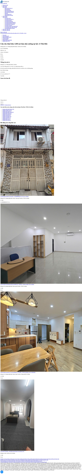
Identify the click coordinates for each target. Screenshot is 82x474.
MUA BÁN (5, 6)
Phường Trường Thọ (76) (7, 110)
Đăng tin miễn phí (3, 3)
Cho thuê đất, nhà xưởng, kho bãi (11, 27)
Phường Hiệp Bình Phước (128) (8, 109)
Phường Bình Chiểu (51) (7, 113)
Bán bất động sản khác (9, 15)
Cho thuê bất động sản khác (10, 28)
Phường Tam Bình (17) (7, 117)
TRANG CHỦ (5, 5)
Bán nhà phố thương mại (9, 11)
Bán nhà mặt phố (8, 10)
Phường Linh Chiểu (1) (7, 120)
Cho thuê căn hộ (8, 18)
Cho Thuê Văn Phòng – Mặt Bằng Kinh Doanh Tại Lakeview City (12, 451)
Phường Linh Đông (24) (7, 116)
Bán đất (6, 13)
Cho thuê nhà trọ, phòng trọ (10, 24)
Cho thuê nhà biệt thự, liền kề (10, 23)
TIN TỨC (4, 29)
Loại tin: (1, 57)
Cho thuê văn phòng (8, 25)
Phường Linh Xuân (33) (7, 114)
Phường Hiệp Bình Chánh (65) (8, 112)
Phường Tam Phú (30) (7, 115)
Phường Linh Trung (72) (7, 111)
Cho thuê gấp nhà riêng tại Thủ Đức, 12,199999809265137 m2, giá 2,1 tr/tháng (14, 196)
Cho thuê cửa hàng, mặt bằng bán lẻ (11, 26)
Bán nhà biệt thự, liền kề (9, 12)
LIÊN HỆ (4, 30)
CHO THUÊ (5, 16)
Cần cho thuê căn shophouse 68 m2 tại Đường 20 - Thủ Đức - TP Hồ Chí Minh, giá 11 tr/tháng (17, 284)
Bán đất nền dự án (8, 14)
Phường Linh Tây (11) (7, 118)
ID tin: (1, 54)
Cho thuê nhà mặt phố (9, 21)
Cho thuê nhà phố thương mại (10, 22)
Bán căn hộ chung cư (8, 8)
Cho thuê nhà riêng (8, 20)
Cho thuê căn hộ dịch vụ (9, 19)
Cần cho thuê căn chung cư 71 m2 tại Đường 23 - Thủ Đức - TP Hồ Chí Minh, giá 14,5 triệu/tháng (17, 372)
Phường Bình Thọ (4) (6, 119)
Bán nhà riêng (7, 9)
